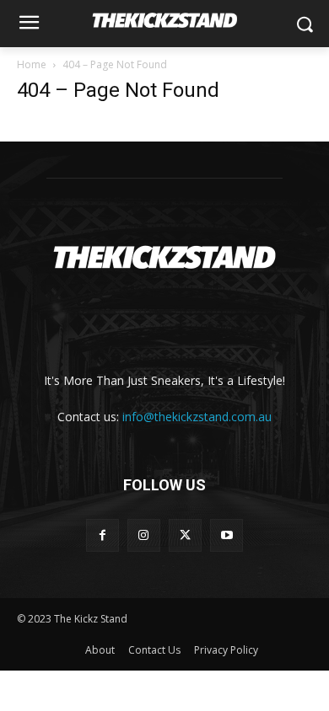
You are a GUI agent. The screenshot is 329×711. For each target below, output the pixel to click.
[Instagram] (143, 535)
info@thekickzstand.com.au (197, 417)
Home (31, 64)
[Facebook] (102, 535)
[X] (185, 535)
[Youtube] (226, 535)
